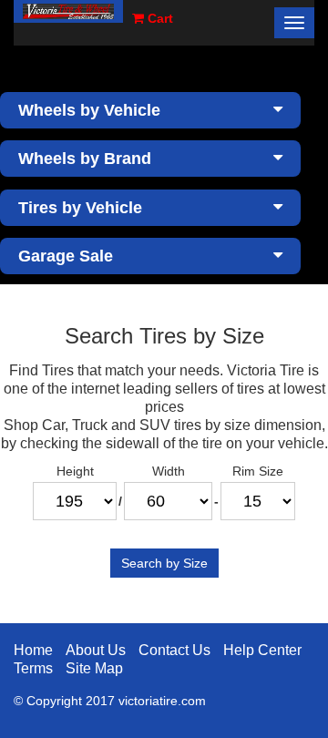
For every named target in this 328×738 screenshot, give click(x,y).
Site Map (94, 668)
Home (33, 650)
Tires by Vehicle (80, 208)
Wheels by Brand (84, 158)
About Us (96, 650)
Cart (158, 18)
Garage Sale (65, 256)
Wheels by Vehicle (89, 110)
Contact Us (174, 650)
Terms (33, 668)
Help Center (262, 650)
